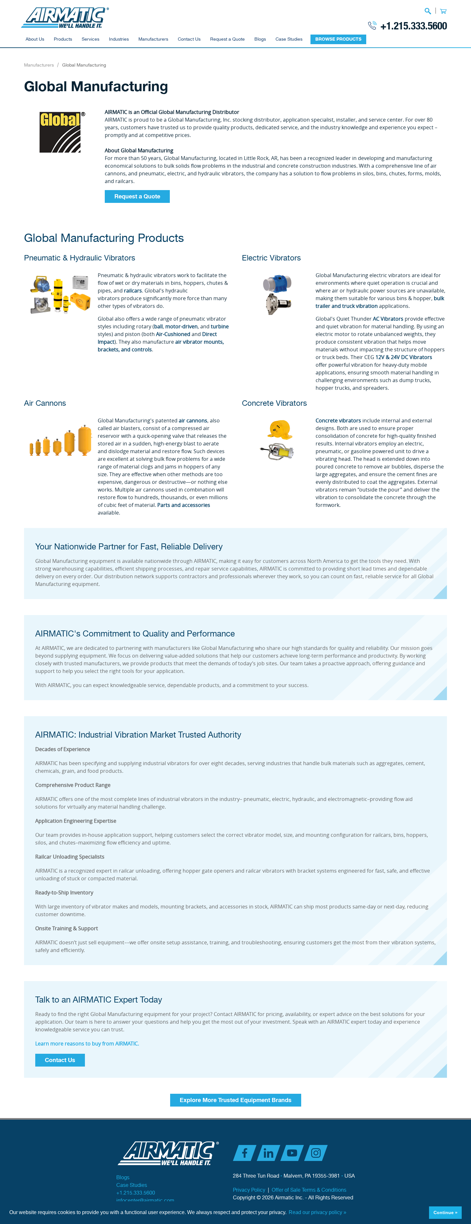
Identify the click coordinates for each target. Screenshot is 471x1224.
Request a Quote (227, 39)
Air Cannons (45, 403)
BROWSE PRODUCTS (338, 39)
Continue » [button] (446, 1212)
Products (63, 39)
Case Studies (289, 39)
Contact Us (189, 39)
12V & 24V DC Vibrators (404, 357)
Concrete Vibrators (274, 403)
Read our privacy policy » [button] (317, 1212)
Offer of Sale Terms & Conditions (309, 1190)
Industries (119, 39)
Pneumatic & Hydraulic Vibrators (79, 258)
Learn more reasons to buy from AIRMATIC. (87, 1043)
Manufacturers (153, 39)
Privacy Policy (249, 1190)
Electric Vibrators (271, 258)
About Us (35, 39)
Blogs (260, 39)
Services (90, 39)
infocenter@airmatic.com (145, 1201)
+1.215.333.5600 (413, 25)
